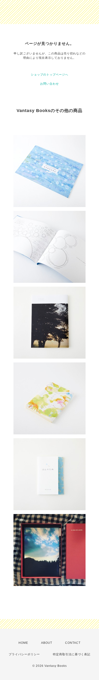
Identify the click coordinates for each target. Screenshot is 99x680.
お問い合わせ (49, 83)
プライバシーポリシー (24, 654)
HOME (23, 643)
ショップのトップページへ (49, 74)
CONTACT (72, 643)
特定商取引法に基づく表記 (71, 654)
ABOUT (46, 643)
